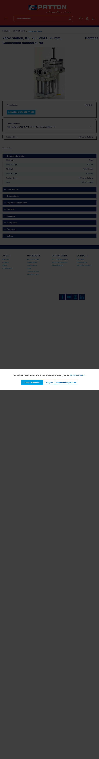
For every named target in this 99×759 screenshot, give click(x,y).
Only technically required (66, 382)
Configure (49, 382)
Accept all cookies (32, 382)
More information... (78, 376)
